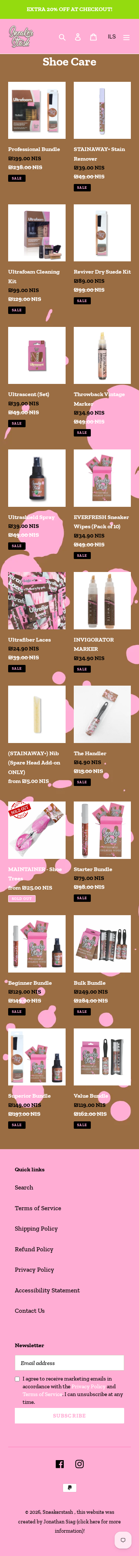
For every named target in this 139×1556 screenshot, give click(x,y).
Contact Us (30, 1310)
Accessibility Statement (47, 1290)
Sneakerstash (58, 1512)
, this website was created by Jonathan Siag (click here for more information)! (69, 1521)
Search (24, 1187)
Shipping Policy (36, 1228)
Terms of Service (38, 1208)
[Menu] (126, 36)
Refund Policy (34, 1249)
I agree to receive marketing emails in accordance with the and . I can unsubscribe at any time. (73, 1390)
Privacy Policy (34, 1269)
